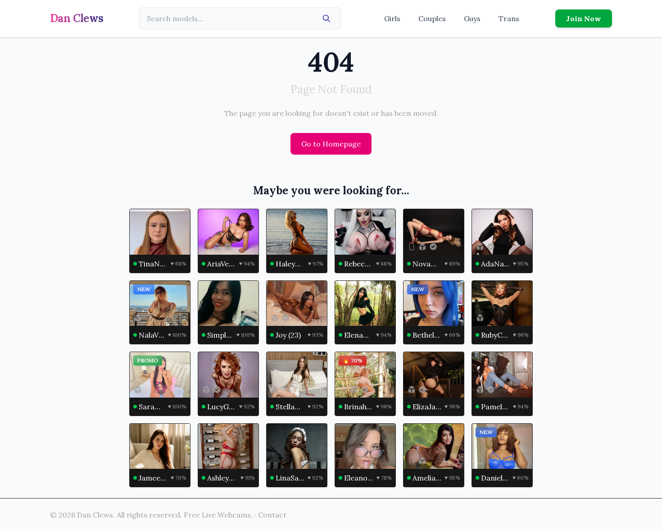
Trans (509, 18)
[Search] (326, 18)
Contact (272, 514)
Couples (432, 18)
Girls (392, 18)
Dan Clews (77, 18)
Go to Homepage (331, 143)
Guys (472, 18)
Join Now (583, 18)
